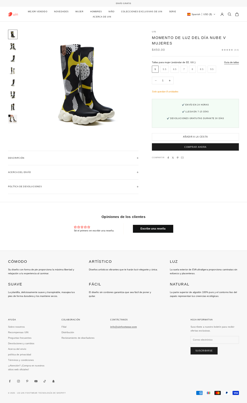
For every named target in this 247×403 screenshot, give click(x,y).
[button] (201, 14)
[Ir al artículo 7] (12, 107)
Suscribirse (204, 350)
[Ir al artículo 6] (12, 95)
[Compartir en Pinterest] (177, 157)
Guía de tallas (231, 62)
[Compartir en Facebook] (168, 157)
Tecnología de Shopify (52, 393)
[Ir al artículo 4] (12, 70)
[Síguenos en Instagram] (18, 381)
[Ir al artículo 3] (12, 58)
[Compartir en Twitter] (173, 157)
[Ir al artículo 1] (12, 34)
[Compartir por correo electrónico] (182, 157)
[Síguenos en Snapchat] (53, 381)
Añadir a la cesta (195, 137)
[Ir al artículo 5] (12, 82)
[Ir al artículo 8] (12, 119)
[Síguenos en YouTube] (36, 381)
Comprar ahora (195, 147)
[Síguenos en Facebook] (9, 381)
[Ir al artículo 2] (12, 46)
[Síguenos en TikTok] (44, 381)
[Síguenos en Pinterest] (27, 381)
